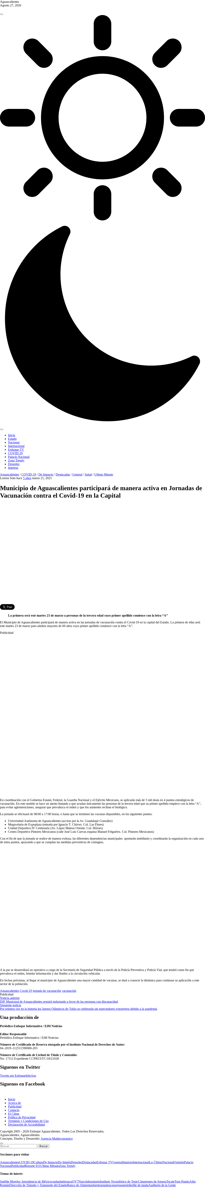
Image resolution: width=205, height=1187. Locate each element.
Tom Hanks (182, 1181)
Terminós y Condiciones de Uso (28, 1121)
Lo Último (155, 1162)
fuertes (97, 1185)
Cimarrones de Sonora (152, 1181)
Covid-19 (26, 990)
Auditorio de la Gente (162, 1185)
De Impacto (45, 474)
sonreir (124, 1185)
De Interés (64, 1162)
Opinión (179, 1162)
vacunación (69, 990)
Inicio (11, 435)
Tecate (170, 1181)
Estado (12, 438)
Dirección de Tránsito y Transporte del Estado (38, 1185)
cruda (54, 1181)
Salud (88, 474)
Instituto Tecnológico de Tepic (119, 1181)
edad (61, 1181)
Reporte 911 (32, 1166)
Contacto (13, 1110)
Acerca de (14, 1103)
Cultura (38, 1162)
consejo (115, 1185)
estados (105, 1185)
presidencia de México (37, 1181)
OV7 (75, 1181)
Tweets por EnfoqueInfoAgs (18, 1075)
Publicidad (14, 1106)
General (77, 474)
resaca (68, 1181)
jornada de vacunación (47, 990)
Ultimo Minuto (103, 474)
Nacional (13, 442)
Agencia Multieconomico (57, 1138)
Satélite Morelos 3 (11, 1181)
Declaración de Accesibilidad (26, 1124)
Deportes (13, 464)
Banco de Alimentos (80, 1185)
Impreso (13, 467)
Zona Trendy (16, 460)
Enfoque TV (16, 449)
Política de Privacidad (21, 1117)
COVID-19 (15, 453)
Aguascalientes (9, 474)
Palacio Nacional (18, 457)
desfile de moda (138, 1185)
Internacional (16, 446)
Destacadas (63, 474)
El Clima (13, 1113)
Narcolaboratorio (89, 1181)
